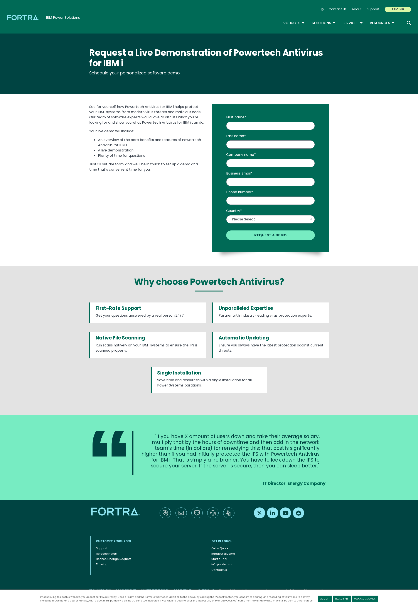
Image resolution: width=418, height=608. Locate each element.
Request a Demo (223, 554)
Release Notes (106, 554)
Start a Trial (219, 559)
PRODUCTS (293, 22)
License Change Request (113, 559)
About (357, 9)
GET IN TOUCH (222, 541)
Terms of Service (155, 597)
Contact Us (338, 9)
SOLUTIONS (323, 22)
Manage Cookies (365, 598)
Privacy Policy (108, 597)
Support (373, 9)
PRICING (398, 9)
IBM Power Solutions (63, 17)
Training (101, 564)
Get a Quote (220, 548)
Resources (382, 22)
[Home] (23, 17)
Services (352, 22)
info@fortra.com (222, 564)
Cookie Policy (126, 597)
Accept (325, 598)
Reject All (341, 598)
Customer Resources (113, 541)
